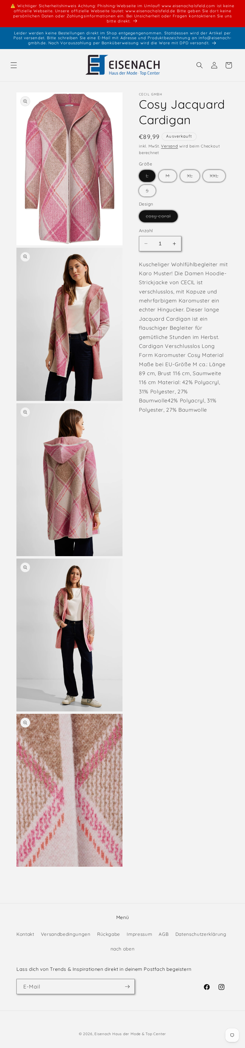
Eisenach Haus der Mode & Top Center (130, 1034)
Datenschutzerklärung (200, 934)
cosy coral (162, 217)
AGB (164, 934)
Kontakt (25, 934)
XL (193, 177)
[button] (14, 65)
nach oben (123, 949)
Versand (169, 146)
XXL (217, 177)
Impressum (139, 934)
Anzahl (146, 230)
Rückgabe (108, 934)
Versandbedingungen (66, 934)
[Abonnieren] (127, 986)
